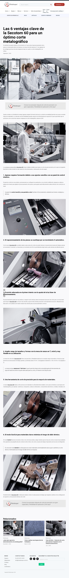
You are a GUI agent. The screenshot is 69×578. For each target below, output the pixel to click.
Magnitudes (7, 560)
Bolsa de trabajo (44, 11)
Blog (5, 564)
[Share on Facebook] (4, 290)
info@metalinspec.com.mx (21, 560)
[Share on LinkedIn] (4, 296)
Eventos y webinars (46, 15)
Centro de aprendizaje (12, 15)
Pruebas (6, 562)
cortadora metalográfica (10, 167)
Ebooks (58, 15)
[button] (7, 11)
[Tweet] (4, 293)
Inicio (25, 15)
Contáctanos (7, 566)
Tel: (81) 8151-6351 (20, 558)
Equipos (6, 558)
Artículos (34, 15)
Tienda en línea (47, 11)
